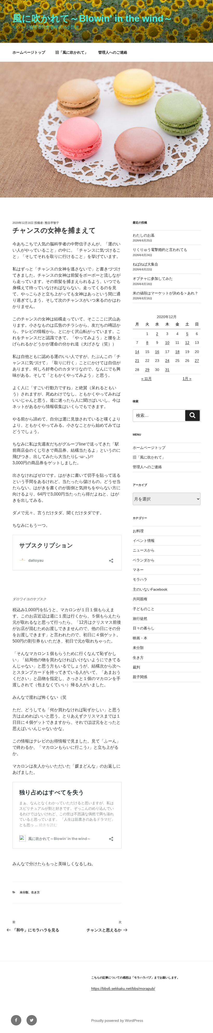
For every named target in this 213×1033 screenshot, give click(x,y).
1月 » (187, 378)
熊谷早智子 (52, 222)
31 (167, 370)
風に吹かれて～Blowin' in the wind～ (92, 18)
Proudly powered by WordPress (117, 1020)
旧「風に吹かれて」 (71, 52)
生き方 (35, 892)
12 (187, 343)
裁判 (136, 667)
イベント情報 (144, 541)
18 (177, 352)
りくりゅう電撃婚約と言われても (160, 250)
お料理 (138, 531)
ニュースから (144, 550)
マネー (138, 570)
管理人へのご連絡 (112, 52)
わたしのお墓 (144, 235)
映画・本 (140, 638)
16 (157, 352)
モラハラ (140, 579)
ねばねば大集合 (145, 264)
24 (167, 360)
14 (137, 352)
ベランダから (144, 560)
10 (167, 343)
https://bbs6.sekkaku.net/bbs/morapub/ (123, 988)
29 (147, 370)
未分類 (24, 892)
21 (137, 360)
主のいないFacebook (150, 589)
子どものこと (144, 609)
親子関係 (140, 677)
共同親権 (140, 599)
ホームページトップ (28, 52)
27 (197, 360)
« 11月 (146, 378)
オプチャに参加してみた (153, 278)
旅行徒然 (140, 618)
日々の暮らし (144, 628)
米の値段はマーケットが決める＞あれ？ (165, 293)
